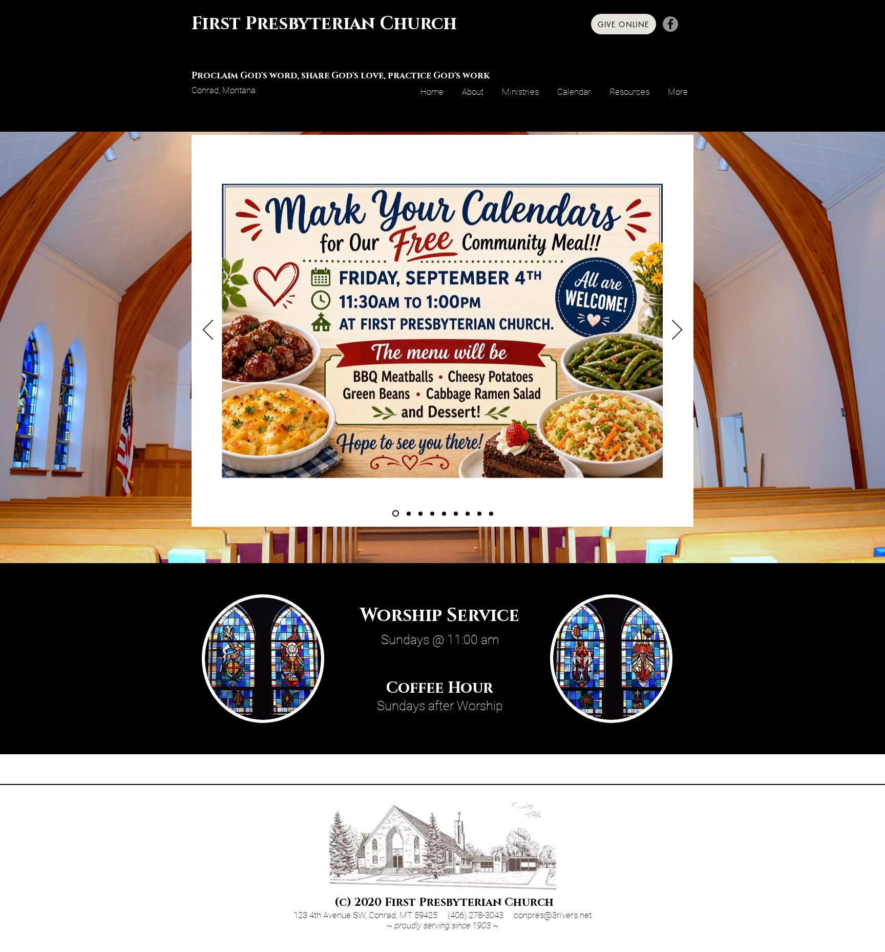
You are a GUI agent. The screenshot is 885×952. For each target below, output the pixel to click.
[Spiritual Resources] (491, 513)
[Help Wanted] (420, 513)
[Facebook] (670, 24)
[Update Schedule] (409, 513)
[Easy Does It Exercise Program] (444, 513)
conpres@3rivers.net (553, 915)
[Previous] (208, 330)
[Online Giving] (479, 513)
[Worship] (468, 513)
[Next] (677, 330)
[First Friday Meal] (395, 513)
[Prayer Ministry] (432, 513)
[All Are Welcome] (456, 513)
